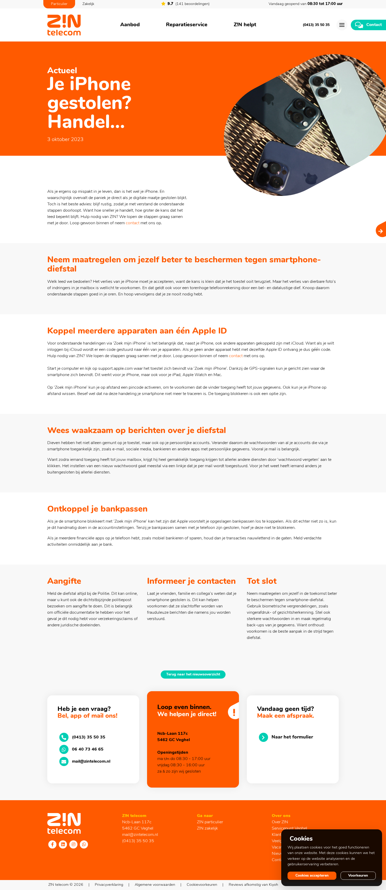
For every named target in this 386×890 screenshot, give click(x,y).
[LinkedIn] (63, 844)
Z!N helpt (245, 25)
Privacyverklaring (109, 885)
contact (132, 223)
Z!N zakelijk (207, 828)
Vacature (280, 847)
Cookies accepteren (311, 876)
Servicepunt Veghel (289, 828)
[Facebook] (52, 844)
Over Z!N (280, 822)
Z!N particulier (210, 822)
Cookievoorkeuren (202, 885)
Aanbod (130, 25)
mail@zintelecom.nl (140, 835)
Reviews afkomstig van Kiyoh (253, 885)
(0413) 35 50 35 (316, 25)
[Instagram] (73, 844)
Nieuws (279, 854)
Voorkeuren (358, 876)
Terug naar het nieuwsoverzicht (193, 674)
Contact (279, 860)
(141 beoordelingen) (189, 4)
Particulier (59, 4)
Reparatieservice (186, 25)
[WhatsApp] (84, 844)
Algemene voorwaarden (155, 885)
